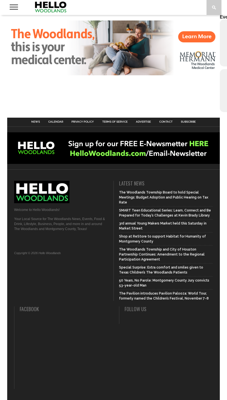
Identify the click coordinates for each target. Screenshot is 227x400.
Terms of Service (115, 121)
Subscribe (188, 121)
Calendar (55, 121)
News (35, 121)
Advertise (143, 121)
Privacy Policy (82, 121)
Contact (165, 121)
